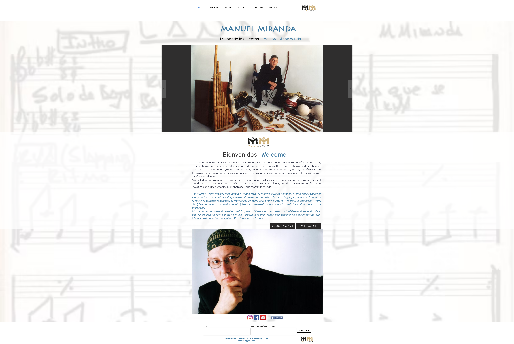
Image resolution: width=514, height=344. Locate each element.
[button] (257, 88)
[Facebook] (256, 317)
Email (205, 326)
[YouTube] (263, 317)
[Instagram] (250, 317)
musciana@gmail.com (246, 340)
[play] (346, 47)
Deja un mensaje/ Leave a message (263, 326)
